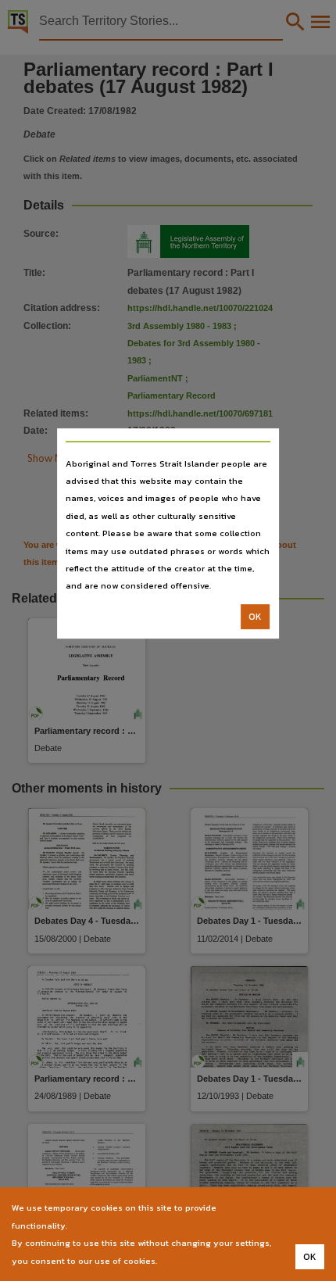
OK (255, 617)
